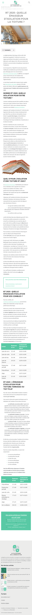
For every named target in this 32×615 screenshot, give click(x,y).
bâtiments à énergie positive (10, 73)
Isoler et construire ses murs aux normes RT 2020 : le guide (18, 575)
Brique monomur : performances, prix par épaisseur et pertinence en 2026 (18, 581)
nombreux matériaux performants (11, 301)
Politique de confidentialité (9, 609)
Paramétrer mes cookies (23, 608)
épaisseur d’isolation (19, 107)
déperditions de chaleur (11, 84)
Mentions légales (5, 603)
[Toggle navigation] (3, 2)
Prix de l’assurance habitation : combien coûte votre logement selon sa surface (18, 569)
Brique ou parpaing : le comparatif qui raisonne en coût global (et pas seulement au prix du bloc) (18, 587)
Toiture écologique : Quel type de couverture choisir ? (13, 284)
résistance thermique (10, 184)
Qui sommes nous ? (5, 597)
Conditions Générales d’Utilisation (8, 608)
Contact (3, 600)
